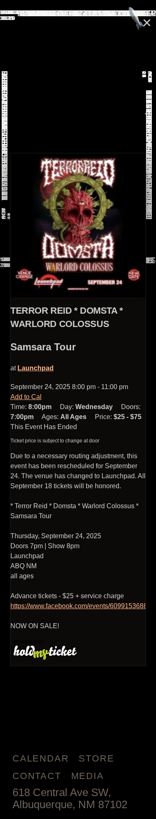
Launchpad (35, 368)
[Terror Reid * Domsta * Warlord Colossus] (78, 225)
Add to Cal (26, 396)
